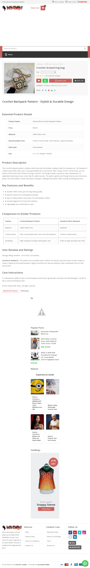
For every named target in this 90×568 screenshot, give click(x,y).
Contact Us (29, 545)
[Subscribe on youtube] (75, 532)
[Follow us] (79, 532)
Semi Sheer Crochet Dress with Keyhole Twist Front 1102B (49, 341)
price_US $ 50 (62, 85)
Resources (51, 545)
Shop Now (46, 509)
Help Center (72, 2)
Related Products (10, 291)
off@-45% (53, 85)
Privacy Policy (30, 536)
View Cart (35, 8)
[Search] (85, 48)
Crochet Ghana (21, 565)
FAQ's (27, 532)
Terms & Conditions (32, 541)
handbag (47, 85)
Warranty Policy (52, 532)
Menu (10, 54)
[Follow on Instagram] (84, 532)
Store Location (59, 2)
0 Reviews (24, 291)
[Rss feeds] (75, 537)
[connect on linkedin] (70, 537)
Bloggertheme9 (43, 565)
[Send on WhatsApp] (45, 81)
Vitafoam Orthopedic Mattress (49, 332)
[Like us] (70, 532)
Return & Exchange (54, 536)
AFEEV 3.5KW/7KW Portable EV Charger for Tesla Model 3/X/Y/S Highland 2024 (50, 356)
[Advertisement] (45, 27)
